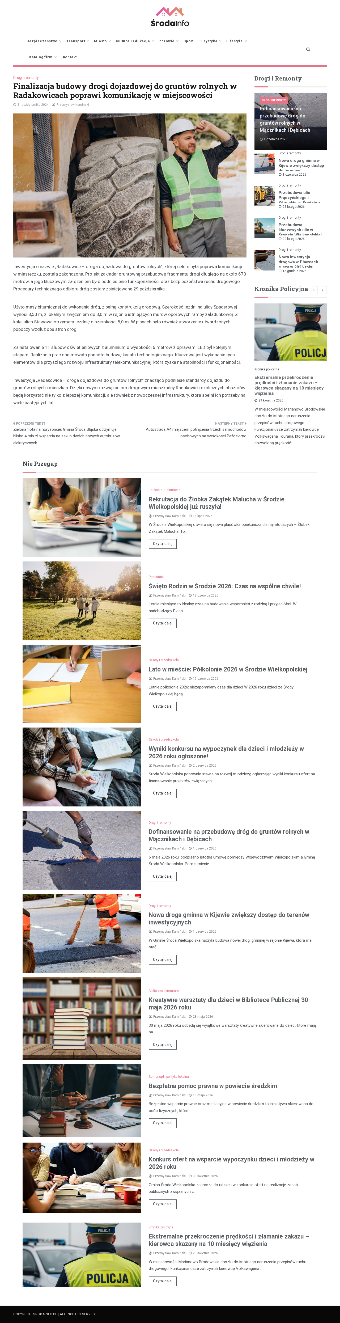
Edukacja (155, 490)
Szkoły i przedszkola (164, 660)
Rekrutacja (172, 490)
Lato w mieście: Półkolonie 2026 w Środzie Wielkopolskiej (228, 669)
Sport (189, 41)
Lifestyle (234, 41)
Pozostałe (156, 577)
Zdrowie (167, 41)
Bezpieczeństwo (42, 41)
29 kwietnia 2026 (270, 400)
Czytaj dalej (162, 544)
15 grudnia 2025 (295, 271)
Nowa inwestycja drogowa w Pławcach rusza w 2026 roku (298, 262)
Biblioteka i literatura (164, 991)
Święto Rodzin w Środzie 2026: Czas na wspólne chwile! (225, 586)
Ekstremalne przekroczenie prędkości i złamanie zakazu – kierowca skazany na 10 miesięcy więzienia (289, 385)
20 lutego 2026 (294, 239)
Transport (75, 41)
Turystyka (208, 41)
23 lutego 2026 (294, 207)
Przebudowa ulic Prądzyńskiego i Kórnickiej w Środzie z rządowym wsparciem (300, 200)
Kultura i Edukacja (133, 41)
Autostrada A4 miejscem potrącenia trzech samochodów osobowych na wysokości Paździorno (196, 433)
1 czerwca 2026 (294, 174)
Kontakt (70, 57)
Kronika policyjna (266, 369)
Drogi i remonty (26, 77)
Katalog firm (41, 57)
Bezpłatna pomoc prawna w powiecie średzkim (213, 1086)
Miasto (100, 41)
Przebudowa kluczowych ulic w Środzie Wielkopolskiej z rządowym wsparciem (301, 232)
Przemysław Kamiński (73, 105)
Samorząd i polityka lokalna (169, 1077)
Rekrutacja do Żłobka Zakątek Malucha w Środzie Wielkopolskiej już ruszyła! (216, 503)
